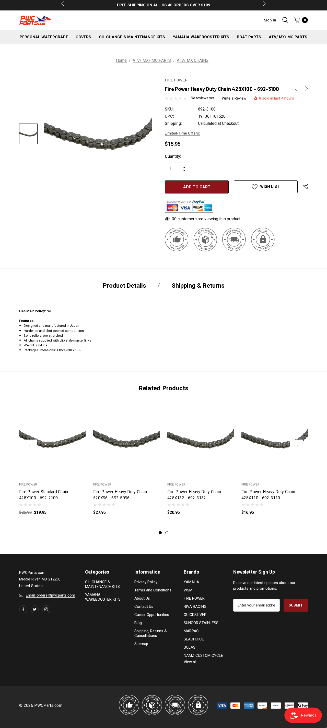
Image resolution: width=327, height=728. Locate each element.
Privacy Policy (145, 582)
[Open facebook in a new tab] (23, 609)
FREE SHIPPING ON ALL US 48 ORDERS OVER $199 (163, 5)
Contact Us (143, 606)
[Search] (285, 20)
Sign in (270, 20)
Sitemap (141, 643)
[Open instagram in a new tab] (46, 609)
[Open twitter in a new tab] (35, 609)
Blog (138, 623)
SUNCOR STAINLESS (201, 623)
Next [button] (296, 446)
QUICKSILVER (195, 614)
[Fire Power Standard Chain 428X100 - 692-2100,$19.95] (52, 439)
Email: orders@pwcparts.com (50, 595)
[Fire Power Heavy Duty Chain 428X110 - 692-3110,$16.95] (274, 439)
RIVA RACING (195, 606)
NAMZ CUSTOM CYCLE (203, 655)
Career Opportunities (151, 614)
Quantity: (173, 156)
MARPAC (191, 631)
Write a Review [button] (234, 98)
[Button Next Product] (304, 88)
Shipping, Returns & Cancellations (150, 633)
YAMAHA (191, 582)
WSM (188, 590)
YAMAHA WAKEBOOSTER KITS (103, 597)
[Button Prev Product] (298, 88)
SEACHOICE (194, 639)
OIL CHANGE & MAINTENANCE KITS (102, 584)
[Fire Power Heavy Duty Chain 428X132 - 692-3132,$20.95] (200, 439)
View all (190, 662)
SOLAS (189, 647)
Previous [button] (30, 446)
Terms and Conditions (152, 590)
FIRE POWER (194, 598)
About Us (142, 598)
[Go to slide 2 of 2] (166, 532)
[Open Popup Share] (305, 186)
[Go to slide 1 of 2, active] (160, 532)
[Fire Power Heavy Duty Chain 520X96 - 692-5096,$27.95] (126, 439)
